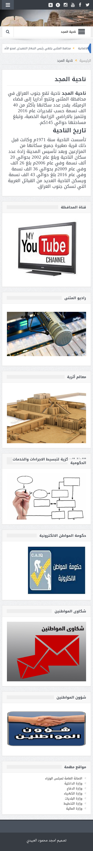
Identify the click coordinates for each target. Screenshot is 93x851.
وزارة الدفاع (74, 788)
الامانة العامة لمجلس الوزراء (63, 778)
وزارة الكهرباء (73, 793)
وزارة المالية (74, 809)
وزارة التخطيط (73, 803)
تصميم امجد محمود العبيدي (46, 840)
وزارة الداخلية (73, 783)
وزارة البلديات (73, 798)
